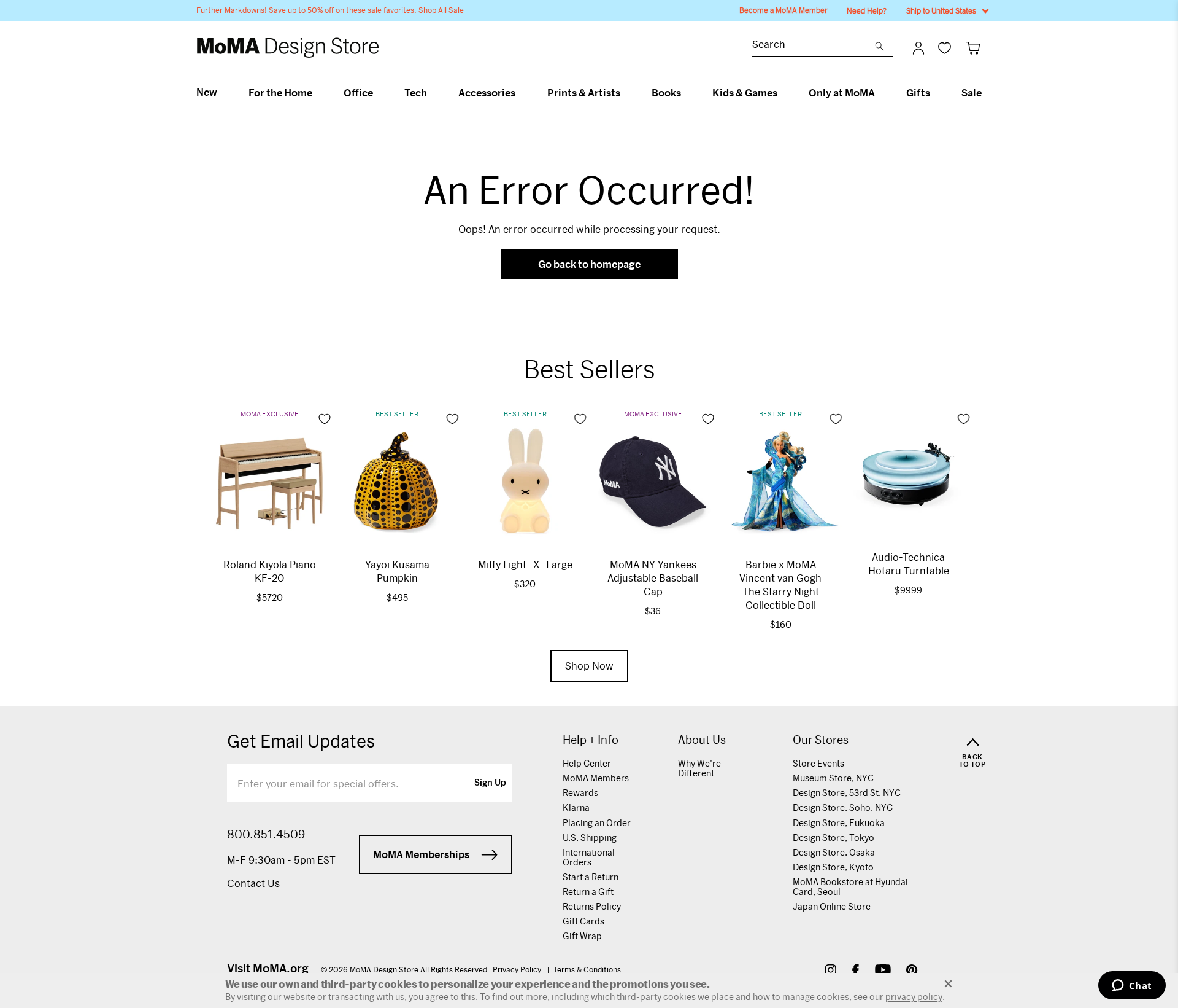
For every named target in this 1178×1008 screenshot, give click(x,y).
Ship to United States (941, 10)
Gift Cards (583, 921)
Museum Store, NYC (833, 778)
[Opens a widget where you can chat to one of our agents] (1132, 986)
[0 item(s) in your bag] (973, 48)
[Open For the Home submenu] (317, 93)
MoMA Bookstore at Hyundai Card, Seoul (850, 887)
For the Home (280, 92)
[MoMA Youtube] (882, 971)
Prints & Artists (583, 92)
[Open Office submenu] (378, 93)
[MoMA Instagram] (830, 971)
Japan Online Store (832, 906)
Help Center (587, 763)
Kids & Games (744, 92)
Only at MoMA (842, 92)
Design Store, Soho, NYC (843, 807)
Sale (971, 92)
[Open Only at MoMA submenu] (880, 93)
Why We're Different (699, 768)
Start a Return (590, 877)
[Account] (918, 48)
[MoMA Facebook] (856, 971)
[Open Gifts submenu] (935, 93)
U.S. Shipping (590, 837)
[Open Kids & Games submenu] (783, 93)
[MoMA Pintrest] (912, 971)
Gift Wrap (582, 936)
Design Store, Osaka (834, 852)
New (206, 92)
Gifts (918, 92)
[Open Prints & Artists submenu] (625, 93)
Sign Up (490, 783)
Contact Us (253, 883)
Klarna (576, 807)
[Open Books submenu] (686, 93)
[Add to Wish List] (324, 419)
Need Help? (867, 10)
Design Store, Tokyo (833, 837)
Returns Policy (592, 906)
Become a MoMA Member (783, 10)
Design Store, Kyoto (833, 867)
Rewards (580, 792)
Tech (415, 92)
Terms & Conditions (587, 969)
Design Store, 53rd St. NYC (847, 792)
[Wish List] (944, 48)
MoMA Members (596, 778)
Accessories (486, 92)
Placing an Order (597, 823)
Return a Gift (588, 891)
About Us (702, 739)
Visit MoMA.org (268, 968)
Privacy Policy (518, 969)
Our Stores (821, 739)
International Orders (589, 857)
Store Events (818, 763)
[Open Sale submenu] (987, 93)
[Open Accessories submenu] (521, 93)
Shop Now (589, 665)
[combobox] (813, 46)
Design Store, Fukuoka (839, 823)
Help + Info (590, 739)
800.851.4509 (266, 834)
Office (358, 92)
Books (666, 92)
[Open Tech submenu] (432, 93)
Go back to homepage (589, 264)
